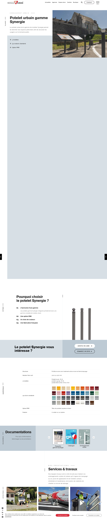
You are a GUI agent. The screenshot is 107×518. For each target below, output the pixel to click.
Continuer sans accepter (78, 515)
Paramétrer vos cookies (94, 515)
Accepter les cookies (62, 515)
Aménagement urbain (84, 446)
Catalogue (71, 445)
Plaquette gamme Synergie (58, 446)
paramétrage (8, 516)
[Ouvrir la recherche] (82, 2)
